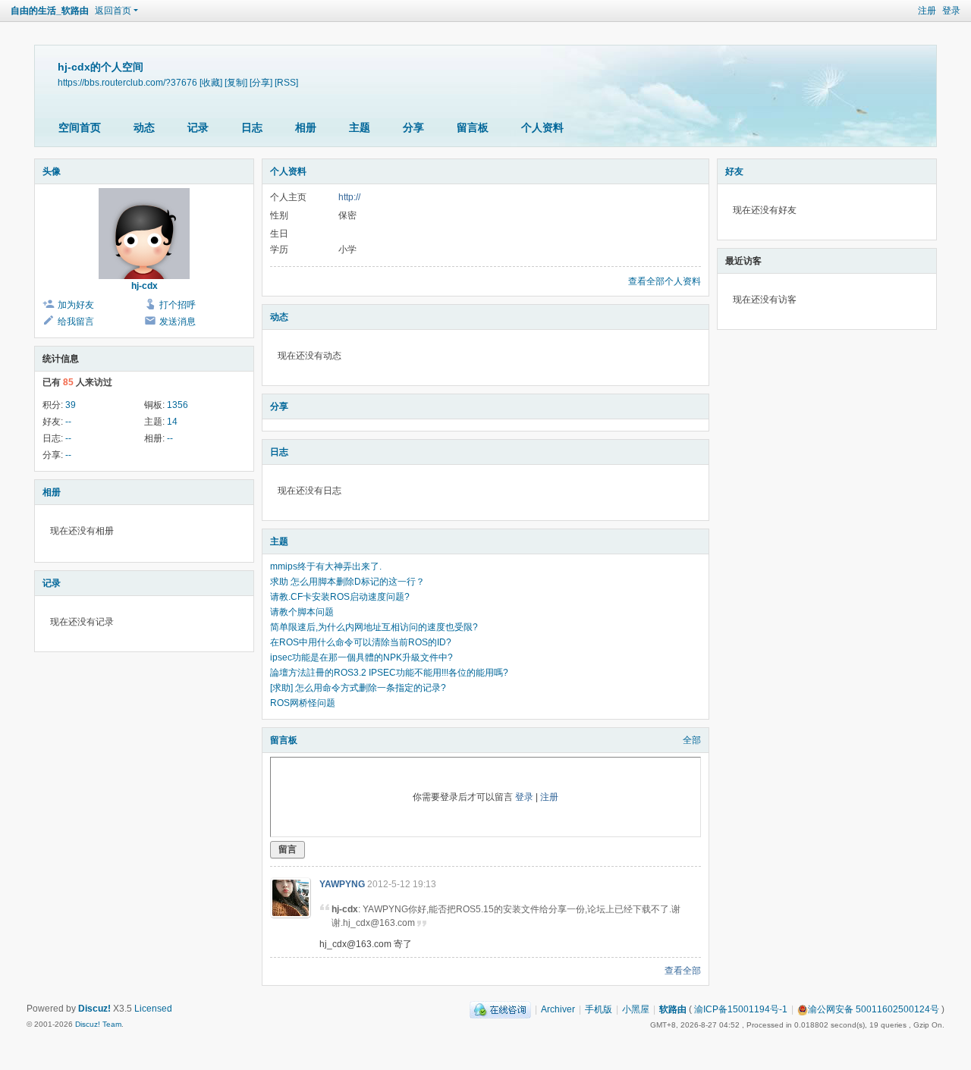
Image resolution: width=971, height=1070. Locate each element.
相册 (305, 127)
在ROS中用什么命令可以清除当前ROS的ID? (360, 642)
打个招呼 (177, 305)
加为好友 (76, 305)
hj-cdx (144, 286)
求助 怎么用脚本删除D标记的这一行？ (347, 581)
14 (172, 421)
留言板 (473, 127)
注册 (927, 10)
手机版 (598, 1009)
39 (70, 405)
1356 (177, 405)
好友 (734, 171)
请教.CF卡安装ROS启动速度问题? (340, 596)
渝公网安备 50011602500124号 (873, 1009)
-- (68, 421)
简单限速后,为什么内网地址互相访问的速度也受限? (374, 627)
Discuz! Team (98, 1024)
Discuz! (94, 1008)
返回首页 (113, 10)
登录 (951, 10)
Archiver (558, 1009)
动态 (144, 127)
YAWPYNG (342, 884)
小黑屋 (635, 1009)
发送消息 (177, 321)
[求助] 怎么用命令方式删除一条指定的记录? (358, 687)
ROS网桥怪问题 (302, 703)
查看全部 (683, 970)
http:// (349, 197)
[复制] (236, 82)
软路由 (673, 1009)
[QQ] (500, 1009)
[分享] (261, 82)
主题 (359, 127)
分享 (413, 127)
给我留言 (76, 321)
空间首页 (79, 127)
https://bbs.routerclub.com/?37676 (127, 82)
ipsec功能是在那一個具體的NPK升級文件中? (361, 657)
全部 (692, 740)
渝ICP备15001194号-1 (740, 1009)
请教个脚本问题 (302, 612)
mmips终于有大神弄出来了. (326, 566)
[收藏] (211, 82)
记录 (198, 127)
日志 (251, 127)
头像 (51, 171)
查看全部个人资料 (664, 281)
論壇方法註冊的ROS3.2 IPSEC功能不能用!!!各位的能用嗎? (389, 672)
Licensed (153, 1008)
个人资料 (542, 127)
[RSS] (286, 82)
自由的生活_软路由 (50, 10)
